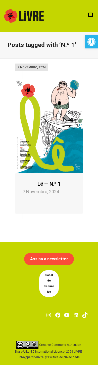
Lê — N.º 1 (49, 184)
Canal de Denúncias (49, 283)
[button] (91, 41)
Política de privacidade (64, 357)
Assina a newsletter (49, 259)
